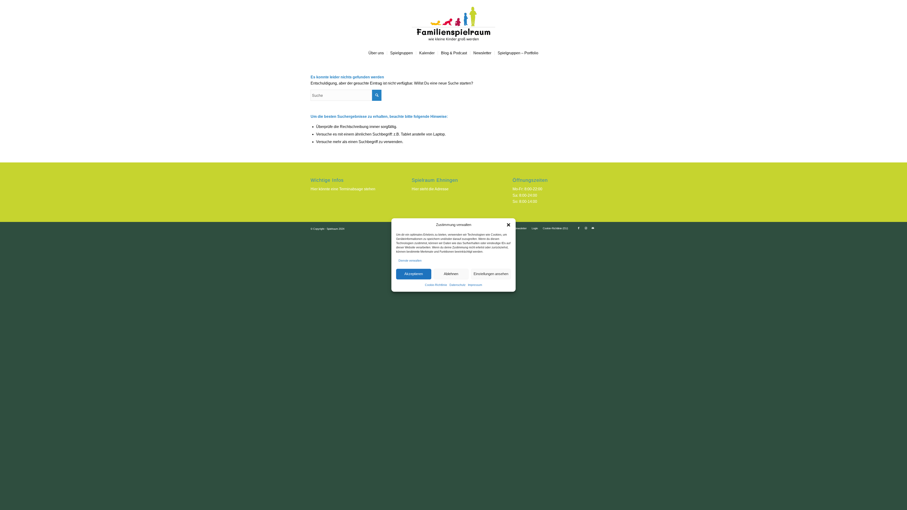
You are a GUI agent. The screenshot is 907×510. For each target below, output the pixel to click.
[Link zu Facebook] (578, 228)
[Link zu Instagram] (585, 228)
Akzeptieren (413, 274)
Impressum (475, 285)
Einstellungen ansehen (491, 274)
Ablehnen (451, 274)
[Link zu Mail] (592, 228)
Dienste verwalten (410, 261)
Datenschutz (457, 285)
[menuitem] (376, 53)
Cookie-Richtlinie (436, 285)
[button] (508, 225)
